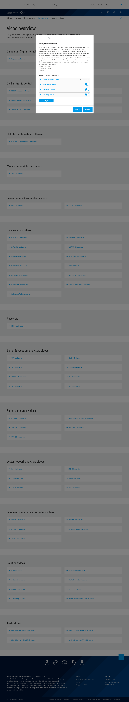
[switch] (87, 84)
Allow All (77, 109)
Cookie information (45, 66)
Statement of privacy (45, 68)
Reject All (87, 109)
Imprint (41, 70)
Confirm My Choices (46, 101)
